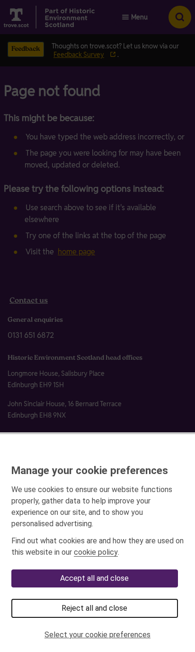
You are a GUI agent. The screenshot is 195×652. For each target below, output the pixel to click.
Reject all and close (94, 608)
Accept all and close (94, 578)
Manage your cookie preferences (89, 470)
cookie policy (96, 552)
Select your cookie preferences (97, 634)
